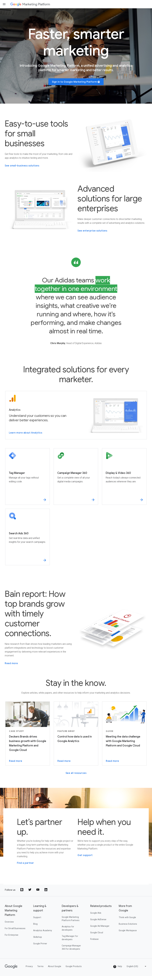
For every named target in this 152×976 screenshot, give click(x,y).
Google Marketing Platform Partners (70, 919)
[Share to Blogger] (22, 890)
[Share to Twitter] (30, 890)
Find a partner (25, 863)
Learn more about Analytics (25, 432)
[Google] (15, 4)
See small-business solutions (22, 165)
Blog (35, 924)
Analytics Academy (42, 930)
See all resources (76, 773)
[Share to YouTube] (38, 890)
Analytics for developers (68, 928)
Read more (11, 663)
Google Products (74, 966)
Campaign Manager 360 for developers (71, 947)
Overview (9, 922)
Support (37, 917)
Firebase (94, 939)
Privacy (29, 966)
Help (119, 966)
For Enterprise (11, 935)
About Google (54, 966)
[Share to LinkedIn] (46, 890)
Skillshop (37, 937)
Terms (40, 966)
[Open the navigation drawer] (4, 4)
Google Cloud (96, 932)
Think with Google (127, 917)
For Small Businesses (15, 928)
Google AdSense (98, 919)
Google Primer (40, 943)
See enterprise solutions (92, 230)
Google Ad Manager (99, 926)
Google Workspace (128, 930)
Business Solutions (128, 924)
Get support (85, 855)
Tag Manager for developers (70, 938)
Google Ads (95, 913)
